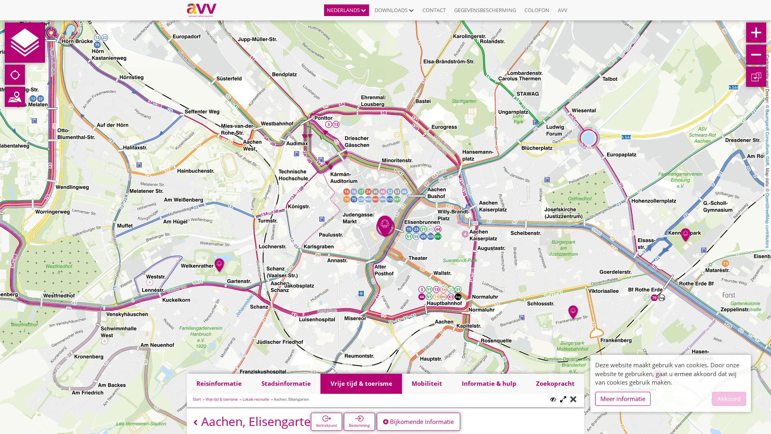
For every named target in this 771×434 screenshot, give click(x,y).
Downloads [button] (392, 10)
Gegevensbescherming (485, 10)
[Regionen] (15, 97)
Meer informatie (622, 399)
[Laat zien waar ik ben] (15, 75)
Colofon (536, 10)
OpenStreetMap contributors (768, 220)
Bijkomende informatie (421, 422)
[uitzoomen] (756, 55)
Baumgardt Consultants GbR (768, 137)
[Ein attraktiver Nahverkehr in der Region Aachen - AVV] (204, 10)
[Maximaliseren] (563, 399)
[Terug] (195, 422)
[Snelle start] (25, 43)
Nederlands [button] (344, 10)
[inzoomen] (756, 33)
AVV (562, 10)
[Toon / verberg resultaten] (553, 399)
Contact (434, 10)
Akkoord (729, 399)
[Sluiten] (573, 399)
